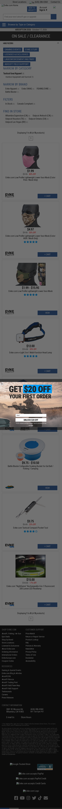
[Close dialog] (2, 384)
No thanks (31, 425)
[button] (30, 421)
